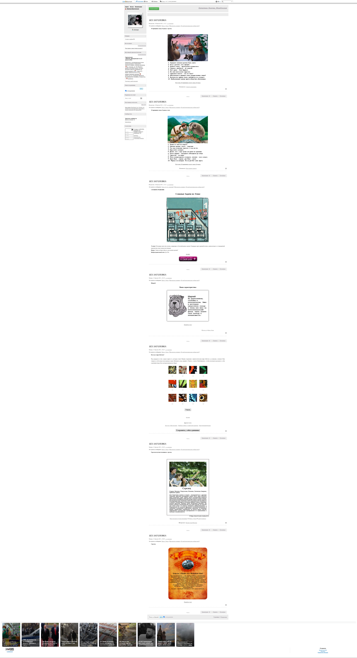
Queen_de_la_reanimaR (167, 187)
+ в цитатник (170, 23)
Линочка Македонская (126, 9)
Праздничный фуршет (205, 425)
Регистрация (140, 1)
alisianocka (128, 108)
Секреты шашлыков (191, 87)
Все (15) (144, 104)
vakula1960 (138, 110)
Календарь (224, 617)
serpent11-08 (131, 110)
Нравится (215, 96)
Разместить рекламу (323, 652)
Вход (146, 1)
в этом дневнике (130, 91)
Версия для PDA (323, 650)
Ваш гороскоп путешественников (178, 518)
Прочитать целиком (175, 26)
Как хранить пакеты (191, 168)
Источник (188, 417)
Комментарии (138, 6)
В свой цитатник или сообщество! (189, 26)
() (209, 96)
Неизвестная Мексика (191, 522)
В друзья (136, 29)
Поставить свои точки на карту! (134, 48)
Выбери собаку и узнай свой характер (188, 425)
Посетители (137, 137)
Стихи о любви (129, 39)
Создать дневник (154, 8)
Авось (163, 1)
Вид (219, 2)
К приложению (142, 45)
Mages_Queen (165, 26)
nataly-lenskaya (202, 518)
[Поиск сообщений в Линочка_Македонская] (141, 88)
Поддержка (216, 1)
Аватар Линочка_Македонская (135, 20)
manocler (140, 108)
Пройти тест (188, 325)
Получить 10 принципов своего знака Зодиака (188, 164)
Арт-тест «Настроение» (171, 425)
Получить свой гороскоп (131, 81)
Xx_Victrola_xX (140, 107)
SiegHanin (133, 107)
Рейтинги (155, 1)
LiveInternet (128, 2)
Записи (127, 6)
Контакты (323, 651)
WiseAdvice (128, 122)
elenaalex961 (134, 108)
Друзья (132, 6)
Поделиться (222, 96)
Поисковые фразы (139, 138)
